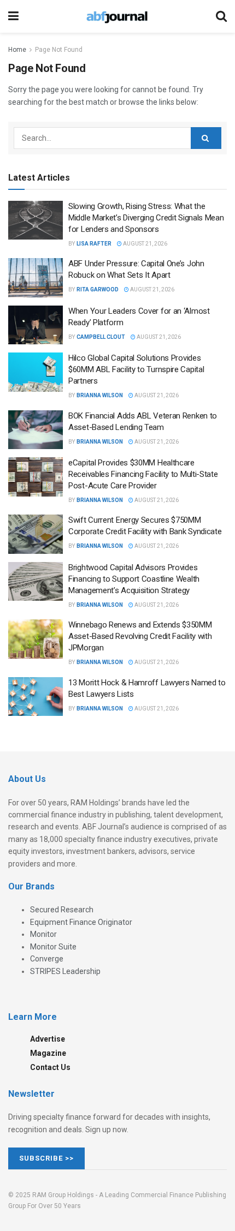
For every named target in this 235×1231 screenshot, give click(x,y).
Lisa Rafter (94, 244)
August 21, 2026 (144, 244)
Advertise (47, 1039)
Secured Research (61, 909)
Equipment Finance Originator (81, 922)
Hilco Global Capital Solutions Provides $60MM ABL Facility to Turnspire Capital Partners (136, 369)
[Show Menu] (13, 16)
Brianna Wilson (100, 395)
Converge (46, 958)
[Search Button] (221, 16)
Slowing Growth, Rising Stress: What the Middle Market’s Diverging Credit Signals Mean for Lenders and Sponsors (146, 217)
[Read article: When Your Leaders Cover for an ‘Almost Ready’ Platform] (35, 325)
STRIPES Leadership (65, 971)
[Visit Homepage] (117, 16)
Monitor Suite (53, 946)
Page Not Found (59, 49)
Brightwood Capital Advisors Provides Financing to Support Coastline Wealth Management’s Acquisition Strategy (133, 579)
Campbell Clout (101, 337)
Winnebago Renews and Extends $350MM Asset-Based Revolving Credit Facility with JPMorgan (140, 636)
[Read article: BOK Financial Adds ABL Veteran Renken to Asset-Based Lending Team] (35, 430)
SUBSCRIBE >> (46, 1158)
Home (17, 49)
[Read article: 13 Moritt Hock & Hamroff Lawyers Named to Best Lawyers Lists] (35, 696)
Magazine (48, 1053)
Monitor (43, 934)
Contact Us (50, 1067)
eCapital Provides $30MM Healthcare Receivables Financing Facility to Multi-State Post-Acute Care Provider (143, 474)
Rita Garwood (98, 289)
